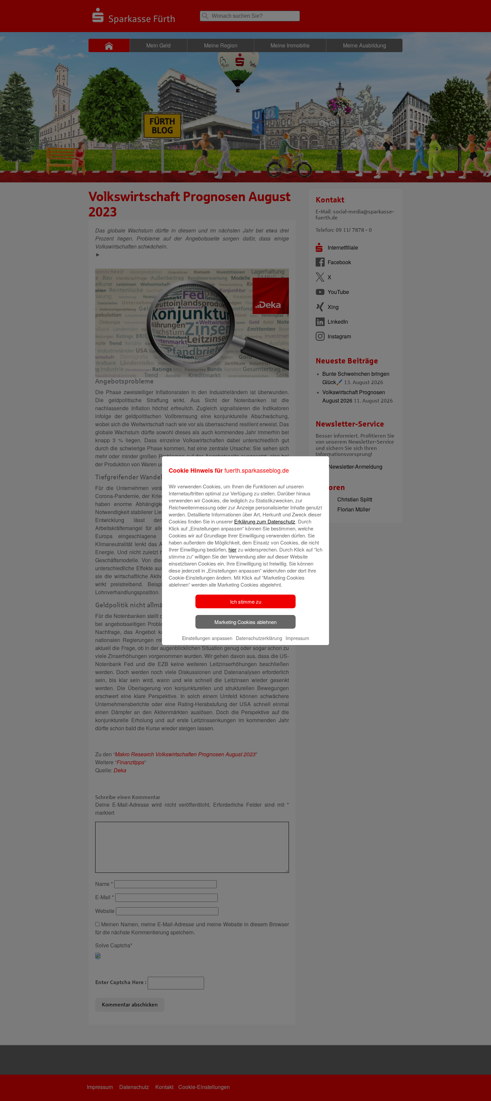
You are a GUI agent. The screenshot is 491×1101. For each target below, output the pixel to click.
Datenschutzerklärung (259, 638)
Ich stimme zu (245, 601)
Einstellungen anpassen (207, 638)
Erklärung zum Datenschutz (264, 521)
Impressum (297, 638)
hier (232, 549)
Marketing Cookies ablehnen (245, 621)
